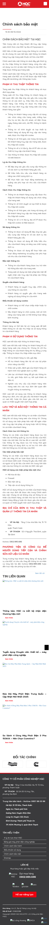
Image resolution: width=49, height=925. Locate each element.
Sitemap (7, 858)
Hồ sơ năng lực (24, 894)
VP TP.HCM (10, 791)
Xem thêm (9, 618)
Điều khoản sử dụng (12, 850)
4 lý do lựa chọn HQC (13, 838)
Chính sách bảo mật (12, 854)
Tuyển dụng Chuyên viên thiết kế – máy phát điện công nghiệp (24, 653)
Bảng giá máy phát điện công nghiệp (19, 842)
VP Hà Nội (9, 785)
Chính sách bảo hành (13, 846)
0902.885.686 (16, 542)
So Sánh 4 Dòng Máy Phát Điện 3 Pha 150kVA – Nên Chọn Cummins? (24, 737)
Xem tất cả (40, 573)
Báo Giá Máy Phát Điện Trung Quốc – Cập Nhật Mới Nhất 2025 (24, 695)
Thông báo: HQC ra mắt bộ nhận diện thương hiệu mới (24, 612)
